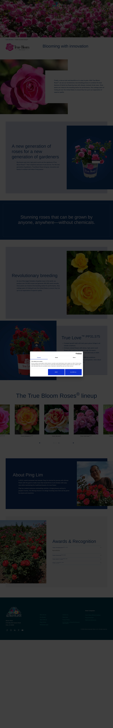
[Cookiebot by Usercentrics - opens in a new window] (76, 354)
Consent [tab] (39, 357)
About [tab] (74, 357)
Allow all (73, 372)
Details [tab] (56, 357)
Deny (56, 372)
